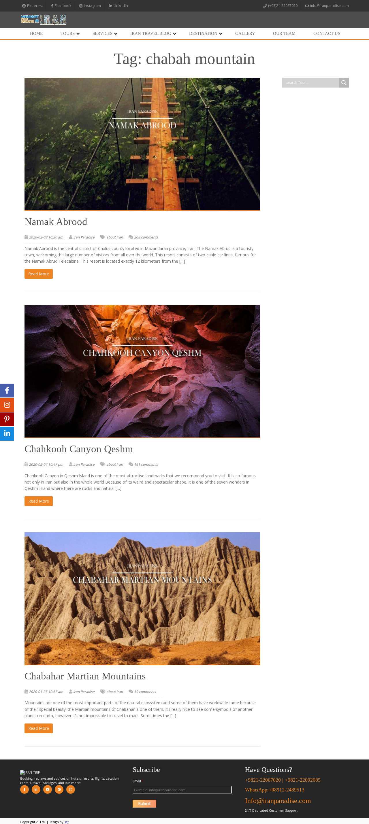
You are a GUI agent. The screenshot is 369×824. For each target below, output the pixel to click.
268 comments (146, 237)
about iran (114, 237)
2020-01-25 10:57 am (46, 691)
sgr (66, 822)
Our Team (284, 33)
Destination (203, 33)
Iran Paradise (84, 237)
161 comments (146, 464)
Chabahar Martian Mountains (85, 676)
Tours (68, 33)
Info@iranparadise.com (278, 800)
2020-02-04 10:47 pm (46, 464)
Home (36, 33)
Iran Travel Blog (150, 33)
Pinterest (35, 5)
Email (138, 781)
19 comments (145, 691)
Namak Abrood (56, 221)
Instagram (92, 5)
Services (102, 33)
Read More (38, 273)
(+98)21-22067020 (283, 5)
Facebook (63, 5)
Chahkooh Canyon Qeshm (79, 448)
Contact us (326, 33)
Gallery (245, 33)
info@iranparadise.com (329, 5)
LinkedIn (121, 5)
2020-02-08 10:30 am (46, 237)
